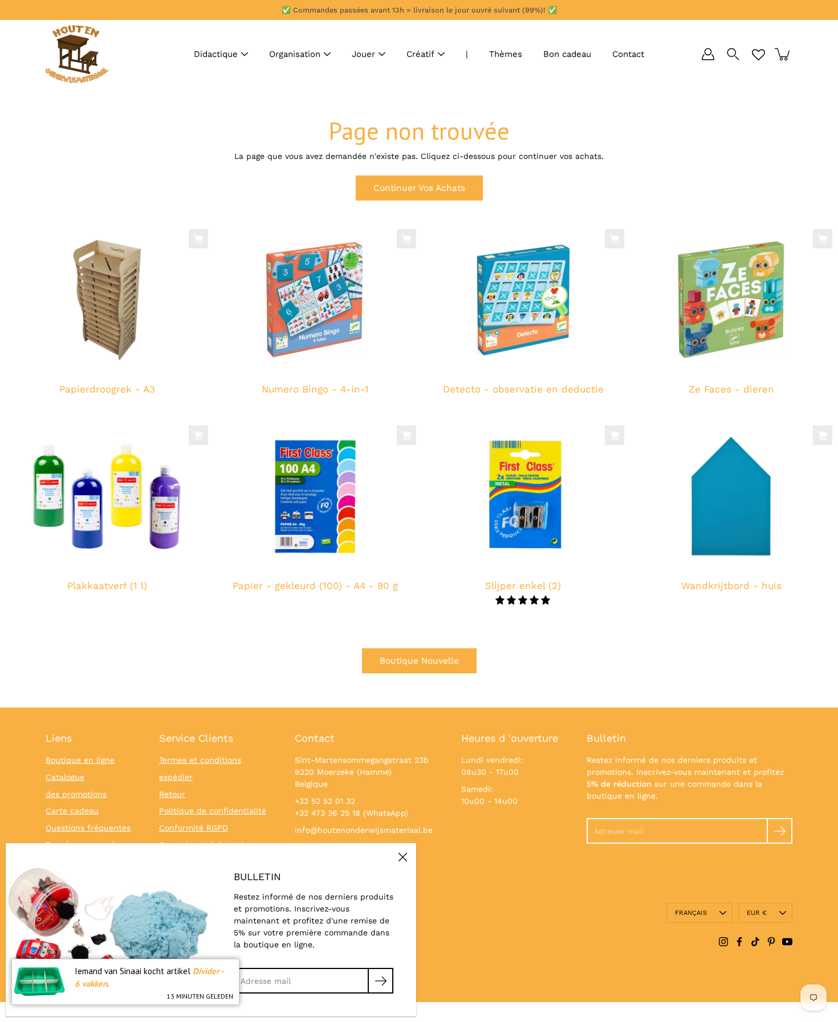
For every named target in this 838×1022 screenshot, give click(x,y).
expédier (176, 777)
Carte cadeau (72, 810)
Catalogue (65, 777)
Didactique (216, 54)
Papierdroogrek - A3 (107, 389)
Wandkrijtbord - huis (731, 585)
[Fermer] (402, 856)
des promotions (76, 794)
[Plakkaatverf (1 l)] (107, 497)
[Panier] (783, 54)
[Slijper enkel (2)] (523, 497)
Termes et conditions (200, 760)
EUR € (757, 913)
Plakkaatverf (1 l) (107, 585)
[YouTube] (787, 941)
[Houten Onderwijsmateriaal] (77, 54)
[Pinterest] (771, 941)
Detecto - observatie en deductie (523, 389)
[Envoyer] (779, 831)
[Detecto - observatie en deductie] (523, 300)
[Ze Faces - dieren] (731, 300)
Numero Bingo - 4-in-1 (315, 389)
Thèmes (505, 54)
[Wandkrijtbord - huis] (731, 497)
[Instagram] (723, 941)
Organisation (294, 54)
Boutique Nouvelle (419, 661)
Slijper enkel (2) (523, 585)
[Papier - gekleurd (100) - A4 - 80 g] (315, 497)
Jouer (363, 54)
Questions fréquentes (88, 827)
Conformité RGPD (193, 827)
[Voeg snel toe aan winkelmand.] (198, 238)
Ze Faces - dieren (731, 389)
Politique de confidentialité (212, 810)
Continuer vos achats (419, 188)
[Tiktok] (755, 941)
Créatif (420, 54)
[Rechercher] (733, 54)
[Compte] (708, 54)
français (691, 913)
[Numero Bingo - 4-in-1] (315, 300)
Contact (628, 54)
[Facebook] (739, 941)
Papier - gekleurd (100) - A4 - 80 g (315, 585)
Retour (172, 794)
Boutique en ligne (80, 760)
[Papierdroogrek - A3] (107, 300)
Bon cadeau (567, 54)
